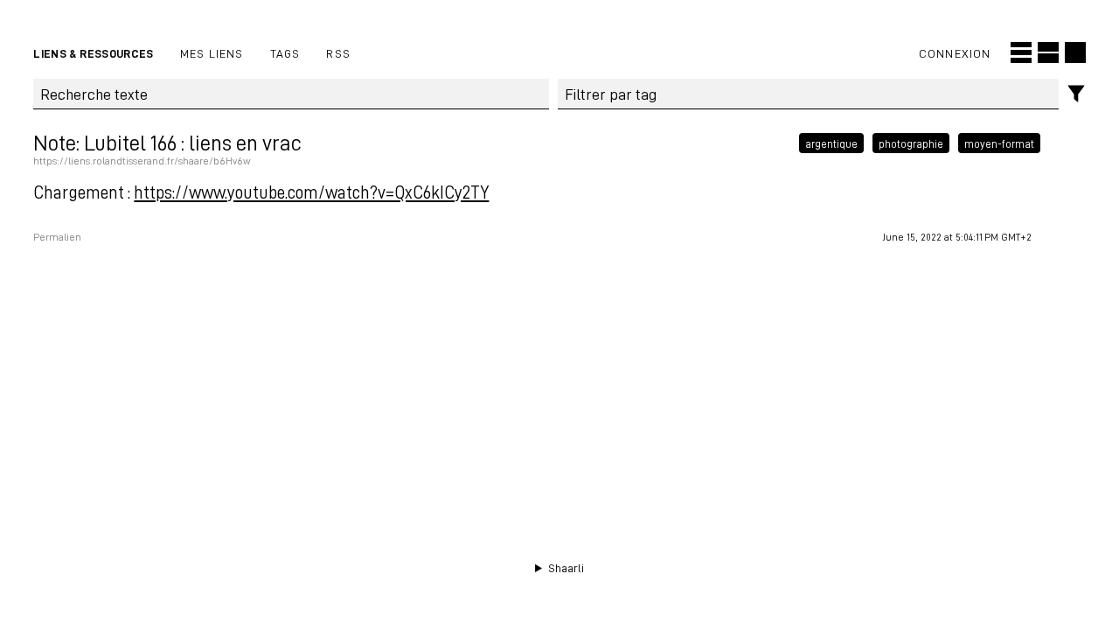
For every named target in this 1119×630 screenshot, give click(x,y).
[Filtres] (1076, 94)
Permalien (57, 237)
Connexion (955, 53)
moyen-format (999, 143)
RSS (338, 53)
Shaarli (566, 568)
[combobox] (808, 94)
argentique (831, 143)
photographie (911, 143)
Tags (285, 53)
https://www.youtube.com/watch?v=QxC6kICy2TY (311, 191)
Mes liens (212, 53)
